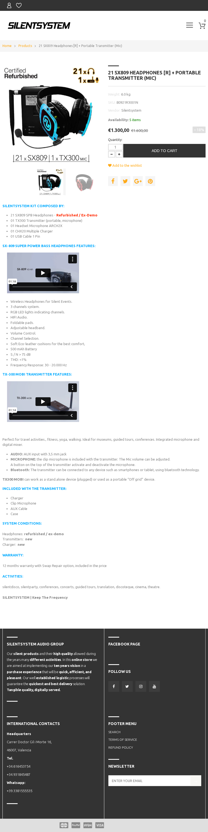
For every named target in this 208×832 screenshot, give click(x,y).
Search (114, 732)
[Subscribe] (195, 780)
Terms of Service (122, 739)
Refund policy (120, 747)
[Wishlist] (19, 5)
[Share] (113, 181)
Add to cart (164, 151)
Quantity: (115, 139)
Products (25, 46)
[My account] (9, 5)
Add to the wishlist (127, 165)
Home (7, 46)
